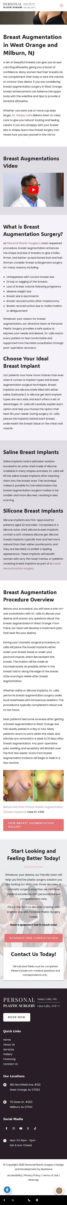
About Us (9, 1044)
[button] (33, 825)
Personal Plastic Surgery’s (24, 243)
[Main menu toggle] (61, 6)
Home (7, 1040)
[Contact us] (29, 1200)
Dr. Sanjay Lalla (22, 115)
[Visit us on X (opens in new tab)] (28, 1128)
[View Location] (6, 1084)
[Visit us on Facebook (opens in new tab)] (6, 1128)
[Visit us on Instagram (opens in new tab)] (13, 1128)
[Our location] (37, 1200)
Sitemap (33, 1180)
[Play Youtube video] (33, 190)
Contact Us (10, 1064)
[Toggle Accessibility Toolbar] (7, 1190)
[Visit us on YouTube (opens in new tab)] (21, 1128)
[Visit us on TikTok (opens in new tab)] (35, 1128)
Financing (9, 1059)
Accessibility (14, 1175)
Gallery (8, 1054)
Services (8, 1049)
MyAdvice (46, 1169)
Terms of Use (50, 1175)
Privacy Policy (32, 1175)
